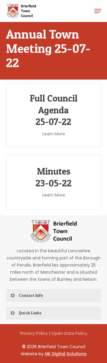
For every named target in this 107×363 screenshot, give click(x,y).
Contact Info (31, 295)
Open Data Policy (69, 333)
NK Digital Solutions (65, 354)
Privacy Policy (34, 333)
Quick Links (30, 312)
